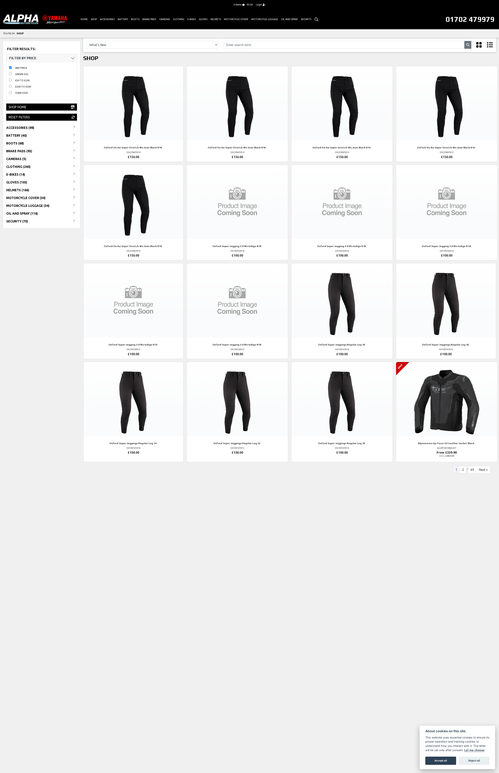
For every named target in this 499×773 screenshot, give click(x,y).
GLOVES (203, 19)
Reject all (474, 760)
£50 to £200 (22, 80)
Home (84, 19)
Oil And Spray (289, 19)
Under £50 (21, 74)
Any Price (21, 67)
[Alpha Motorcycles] (36, 19)
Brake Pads (149, 19)
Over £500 (21, 92)
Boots (135, 19)
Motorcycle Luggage (264, 19)
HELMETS (216, 19)
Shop (94, 19)
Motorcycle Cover (236, 19)
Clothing (178, 19)
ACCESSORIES (107, 19)
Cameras (164, 19)
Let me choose (474, 750)
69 (472, 469)
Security (306, 19)
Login (259, 4)
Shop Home (17, 107)
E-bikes (192, 19)
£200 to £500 (23, 86)
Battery (123, 19)
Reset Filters (19, 117)
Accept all (440, 760)
